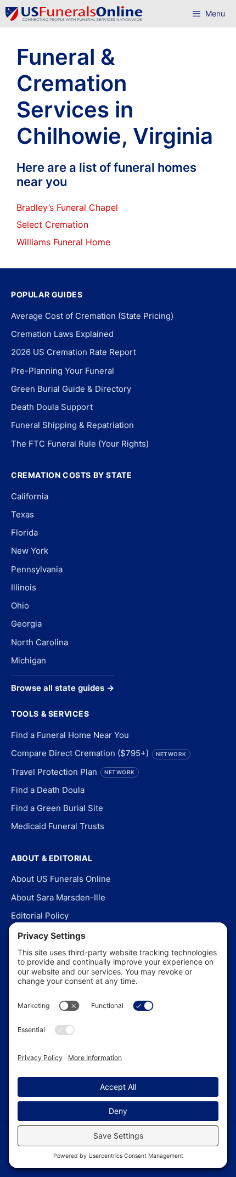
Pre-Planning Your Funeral (62, 370)
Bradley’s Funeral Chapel (67, 207)
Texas (22, 514)
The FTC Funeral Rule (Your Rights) (80, 443)
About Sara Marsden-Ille (58, 897)
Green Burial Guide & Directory (71, 389)
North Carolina (39, 642)
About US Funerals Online (61, 879)
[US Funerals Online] (74, 13)
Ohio (20, 605)
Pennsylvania (37, 569)
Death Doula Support (52, 407)
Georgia (26, 623)
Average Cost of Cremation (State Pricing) (92, 316)
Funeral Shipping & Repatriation (72, 425)
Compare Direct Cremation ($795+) (99, 753)
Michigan (28, 660)
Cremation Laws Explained (62, 334)
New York (29, 550)
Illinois (23, 587)
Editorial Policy (40, 915)
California (29, 496)
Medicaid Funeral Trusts (57, 826)
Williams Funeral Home (63, 241)
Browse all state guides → (62, 688)
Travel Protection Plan (73, 772)
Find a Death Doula (48, 790)
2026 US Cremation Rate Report (73, 352)
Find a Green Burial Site (57, 808)
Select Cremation (52, 224)
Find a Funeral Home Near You (70, 735)
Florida (24, 532)
